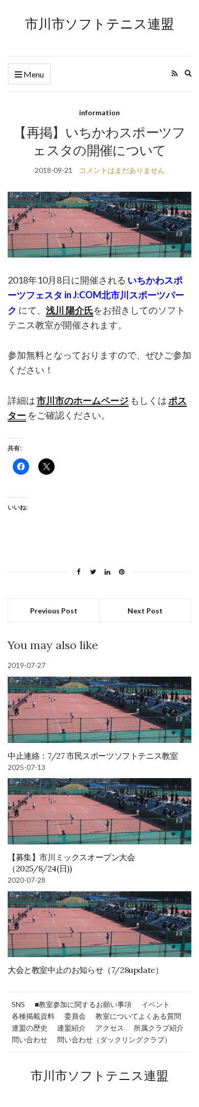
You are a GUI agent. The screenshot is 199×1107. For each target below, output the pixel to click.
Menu (33, 74)
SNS (18, 1004)
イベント (155, 1004)
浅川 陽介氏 (69, 310)
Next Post (145, 610)
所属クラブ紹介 (159, 1027)
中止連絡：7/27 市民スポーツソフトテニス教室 (93, 756)
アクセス (109, 1027)
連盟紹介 (71, 1027)
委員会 (75, 1016)
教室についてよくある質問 (138, 1016)
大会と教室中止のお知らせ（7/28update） (85, 970)
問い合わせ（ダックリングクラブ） (114, 1039)
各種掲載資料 (33, 1016)
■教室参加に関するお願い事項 (83, 1004)
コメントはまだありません (122, 170)
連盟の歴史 (29, 1027)
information (99, 112)
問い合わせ (29, 1039)
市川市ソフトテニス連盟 (99, 23)
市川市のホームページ (83, 400)
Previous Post (54, 610)
